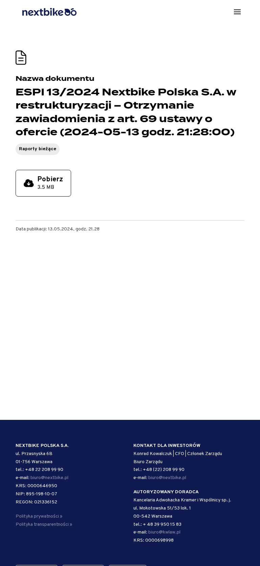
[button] (237, 12)
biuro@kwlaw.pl (164, 532)
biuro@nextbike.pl (49, 478)
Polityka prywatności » (39, 516)
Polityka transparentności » (44, 524)
